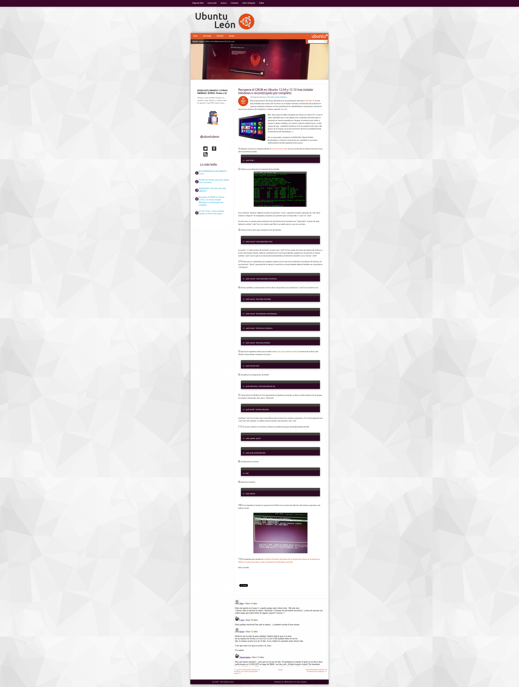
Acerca (224, 3)
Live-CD (275, 149)
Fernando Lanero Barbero (277, 97)
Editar (261, 3)
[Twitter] (207, 149)
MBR (263, 395)
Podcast (220, 36)
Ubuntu (284, 109)
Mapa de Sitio (198, 3)
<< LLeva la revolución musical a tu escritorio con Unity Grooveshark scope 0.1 (247, 671)
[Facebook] (216, 149)
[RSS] (207, 155)
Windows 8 (309, 101)
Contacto (234, 3)
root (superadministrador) (287, 351)
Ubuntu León (229, 682)
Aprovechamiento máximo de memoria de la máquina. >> (316, 670)
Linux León (212, 3)
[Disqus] (280, 632)
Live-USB (283, 149)
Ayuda (231, 36)
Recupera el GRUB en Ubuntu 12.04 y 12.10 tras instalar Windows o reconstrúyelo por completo (275, 91)
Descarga (207, 36)
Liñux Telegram (248, 3)
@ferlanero (289, 682)
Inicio (195, 36)
